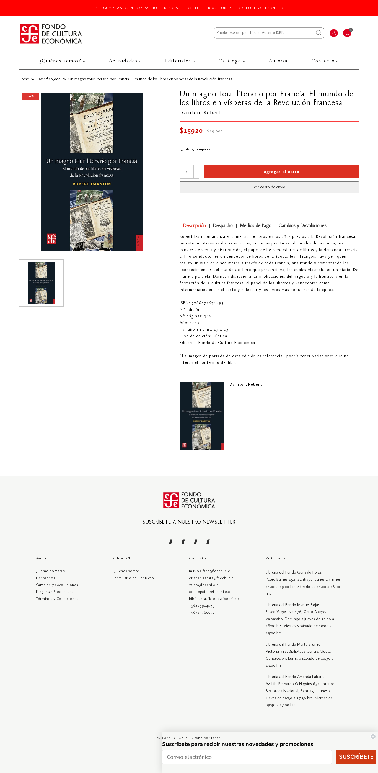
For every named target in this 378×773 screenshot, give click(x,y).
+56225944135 (202, 606)
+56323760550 (202, 613)
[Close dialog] (373, 736)
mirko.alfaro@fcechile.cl (210, 571)
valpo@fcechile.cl (204, 585)
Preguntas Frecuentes (54, 592)
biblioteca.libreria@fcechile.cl (215, 599)
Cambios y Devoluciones (303, 225)
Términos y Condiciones (57, 599)
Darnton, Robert (200, 113)
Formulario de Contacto (133, 578)
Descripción (194, 225)
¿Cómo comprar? (51, 571)
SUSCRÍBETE (356, 757)
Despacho (223, 225)
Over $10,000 (49, 79)
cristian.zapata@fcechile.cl (212, 578)
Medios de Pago (255, 225)
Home (24, 79)
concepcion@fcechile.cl (210, 592)
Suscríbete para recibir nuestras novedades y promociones (237, 744)
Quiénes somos (126, 571)
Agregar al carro (282, 172)
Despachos (45, 578)
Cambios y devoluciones (57, 585)
